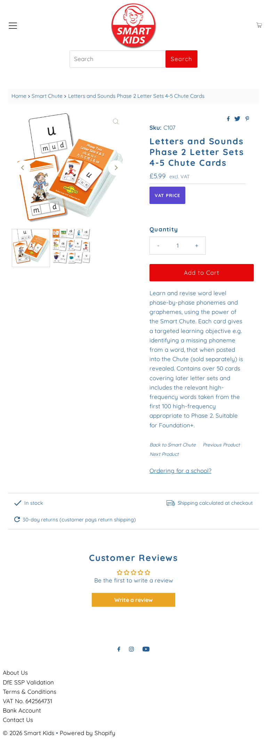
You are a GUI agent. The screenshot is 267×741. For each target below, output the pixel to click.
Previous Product (221, 445)
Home (18, 96)
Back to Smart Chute (172, 445)
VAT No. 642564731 (27, 701)
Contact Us (18, 719)
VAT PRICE (167, 195)
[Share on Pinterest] (247, 119)
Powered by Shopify (87, 732)
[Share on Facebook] (229, 119)
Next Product (164, 454)
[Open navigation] (12, 25)
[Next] (115, 168)
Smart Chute (47, 96)
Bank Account (22, 710)
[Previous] (23, 168)
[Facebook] (119, 649)
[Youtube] (146, 649)
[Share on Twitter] (238, 119)
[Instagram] (131, 649)
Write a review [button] (133, 599)
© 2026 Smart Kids (28, 732)
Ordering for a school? (180, 470)
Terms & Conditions (29, 691)
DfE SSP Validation (28, 682)
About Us (15, 672)
